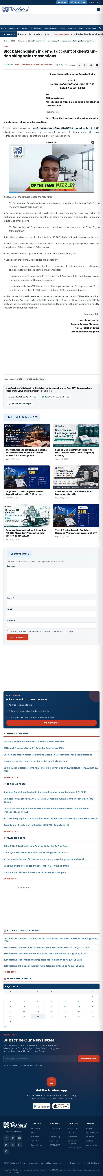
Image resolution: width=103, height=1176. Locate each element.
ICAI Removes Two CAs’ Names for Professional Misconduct (35, 761)
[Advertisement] (23, 99)
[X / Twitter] (12, 1138)
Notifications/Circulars (41, 65)
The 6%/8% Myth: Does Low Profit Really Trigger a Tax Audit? (35, 852)
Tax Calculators (74, 1148)
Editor (10, 64)
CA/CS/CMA (54, 1145)
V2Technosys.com (53, 1163)
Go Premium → (51, 722)
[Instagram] (12, 1144)
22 (79, 1011)
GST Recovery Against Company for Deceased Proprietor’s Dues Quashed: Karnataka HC (51, 818)
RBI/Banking (54, 1136)
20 (51, 1011)
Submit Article (92, 1132)
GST (81, 28)
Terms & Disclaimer (92, 1163)
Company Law (50, 28)
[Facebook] (6, 1138)
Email (10, 609)
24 (10, 1016)
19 (38, 1011)
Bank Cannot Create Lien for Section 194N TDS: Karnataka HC (36, 825)
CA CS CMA (91, 28)
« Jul (6, 1027)
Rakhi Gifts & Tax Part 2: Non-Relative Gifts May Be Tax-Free (35, 846)
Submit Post (79, 2)
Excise (62, 28)
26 (38, 1016)
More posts (9, 777)
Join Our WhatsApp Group (23, 397)
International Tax (36, 1146)
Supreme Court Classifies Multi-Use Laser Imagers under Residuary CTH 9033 (44, 792)
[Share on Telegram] (97, 65)
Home (3, 28)
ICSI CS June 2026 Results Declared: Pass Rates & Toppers (34, 872)
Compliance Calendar (73, 1142)
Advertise (90, 1136)
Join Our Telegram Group (57, 397)
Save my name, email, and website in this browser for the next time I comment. (41, 631)
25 (24, 1016)
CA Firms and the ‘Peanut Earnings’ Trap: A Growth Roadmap (36, 865)
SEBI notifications (36, 379)
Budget (25, 28)
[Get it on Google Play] (42, 1106)
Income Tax (14, 28)
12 (38, 1006)
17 (10, 1011)
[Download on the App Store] (61, 1106)
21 (65, 1011)
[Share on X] (79, 65)
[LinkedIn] (6, 1144)
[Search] (100, 28)
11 (24, 1006)
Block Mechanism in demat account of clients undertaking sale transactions (50, 54)
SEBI (13, 41)
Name (10, 598)
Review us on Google (21, 403)
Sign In (93, 2)
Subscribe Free (89, 1058)
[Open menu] (98, 9)
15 (79, 1006)
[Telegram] (6, 1151)
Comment (12, 566)
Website (11, 620)
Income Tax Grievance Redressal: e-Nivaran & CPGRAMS (33, 741)
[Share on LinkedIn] (85, 65)
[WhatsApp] (19, 1144)
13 (51, 1006)
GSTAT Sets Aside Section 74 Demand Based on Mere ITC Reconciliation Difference (47, 754)
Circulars (21, 41)
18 (24, 1011)
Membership (91, 1145)
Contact (89, 1141)
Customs (72, 28)
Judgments (73, 1136)
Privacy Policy (75, 1163)
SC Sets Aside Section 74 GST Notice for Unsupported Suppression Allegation (44, 859)
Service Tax (36, 28)
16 (92, 1006)
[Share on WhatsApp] (91, 65)
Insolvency (54, 1141)
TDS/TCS (35, 1141)
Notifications (73, 1128)
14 (65, 1006)
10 (10, 1006)
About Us (89, 1128)
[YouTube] (19, 1138)
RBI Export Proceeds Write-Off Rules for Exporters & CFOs (33, 748)
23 (92, 1011)
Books (63, 2)
